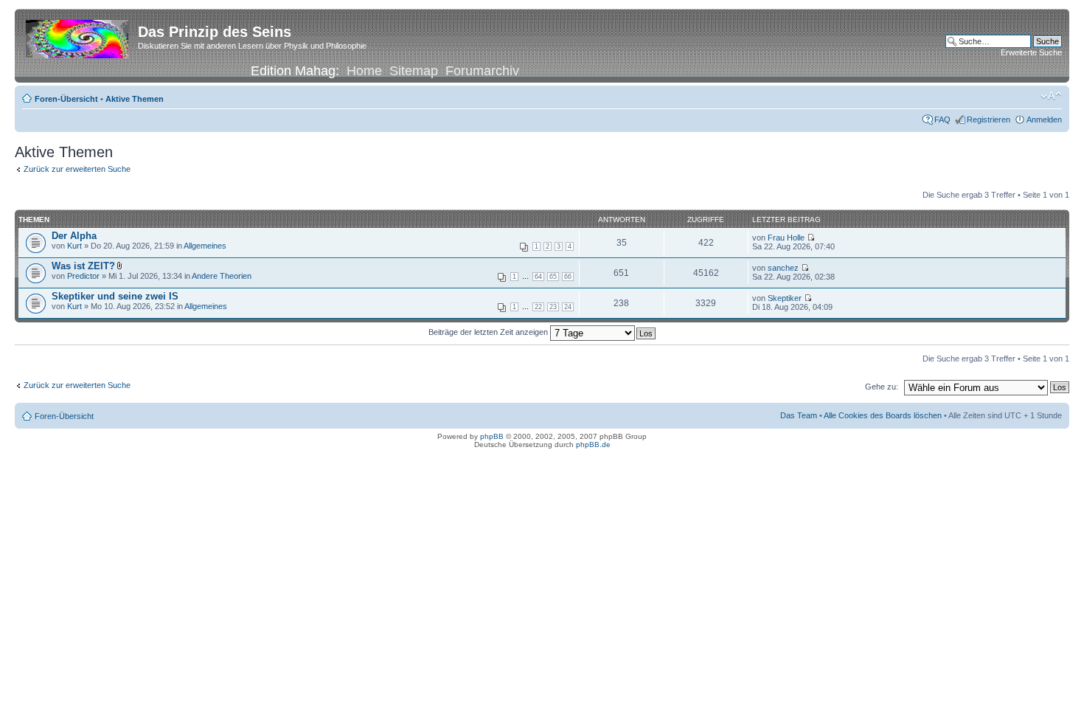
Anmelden (1044, 119)
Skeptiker (785, 298)
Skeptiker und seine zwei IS (115, 296)
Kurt (74, 245)
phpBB (492, 436)
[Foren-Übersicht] (78, 36)
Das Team (798, 415)
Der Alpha (74, 235)
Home (364, 70)
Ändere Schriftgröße (1051, 96)
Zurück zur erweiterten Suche (77, 169)
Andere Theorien (221, 275)
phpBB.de (593, 444)
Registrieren (988, 119)
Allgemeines (205, 245)
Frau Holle (786, 237)
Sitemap (413, 70)
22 (538, 307)
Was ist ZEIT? (83, 265)
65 (553, 276)
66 (567, 276)
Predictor (83, 275)
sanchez (783, 267)
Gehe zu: (881, 386)
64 (538, 276)
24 (567, 307)
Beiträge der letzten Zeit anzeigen (489, 332)
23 (553, 307)
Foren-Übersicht (66, 98)
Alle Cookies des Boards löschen (883, 415)
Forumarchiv (482, 70)
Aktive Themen (134, 98)
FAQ (942, 119)
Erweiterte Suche (1031, 52)
